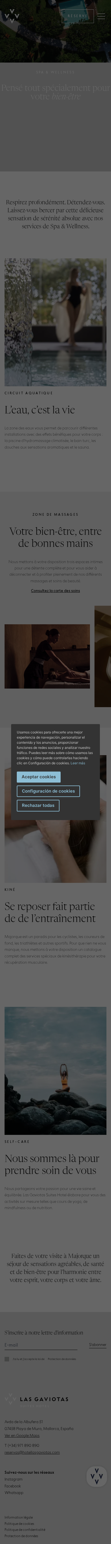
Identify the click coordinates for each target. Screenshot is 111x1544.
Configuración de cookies (48, 791)
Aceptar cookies (39, 776)
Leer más (78, 763)
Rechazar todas (38, 805)
